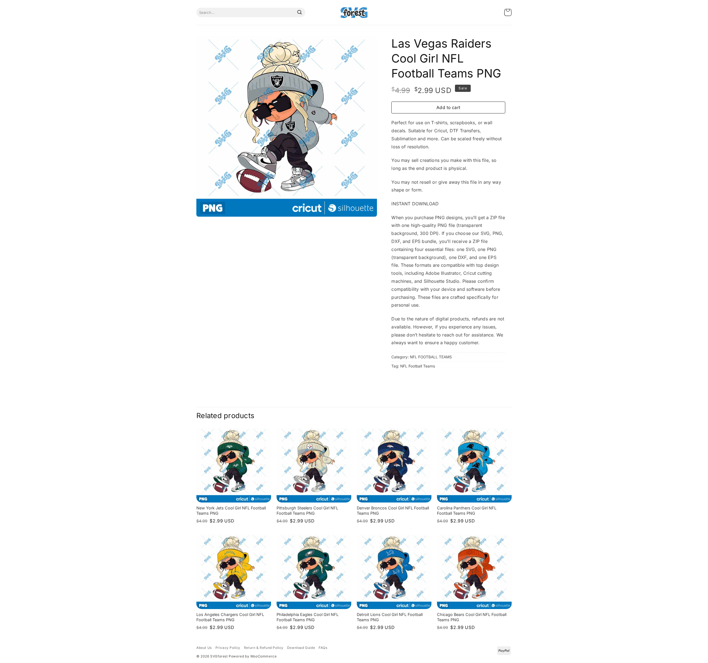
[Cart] (508, 12)
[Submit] (299, 12)
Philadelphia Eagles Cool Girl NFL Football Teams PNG (308, 617)
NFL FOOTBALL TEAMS (431, 357)
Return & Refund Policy (263, 648)
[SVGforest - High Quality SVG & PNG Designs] (354, 12)
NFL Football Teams (417, 366)
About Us (204, 648)
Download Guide (301, 648)
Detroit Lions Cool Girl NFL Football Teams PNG (390, 617)
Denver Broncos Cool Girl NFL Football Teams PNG (393, 511)
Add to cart (448, 107)
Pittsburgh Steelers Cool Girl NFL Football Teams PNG (307, 511)
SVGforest (219, 656)
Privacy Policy (227, 648)
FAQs (323, 648)
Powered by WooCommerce (253, 656)
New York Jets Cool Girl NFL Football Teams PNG (231, 511)
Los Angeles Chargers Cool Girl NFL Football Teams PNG (230, 617)
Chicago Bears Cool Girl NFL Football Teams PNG (471, 617)
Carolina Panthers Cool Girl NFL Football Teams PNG (466, 511)
